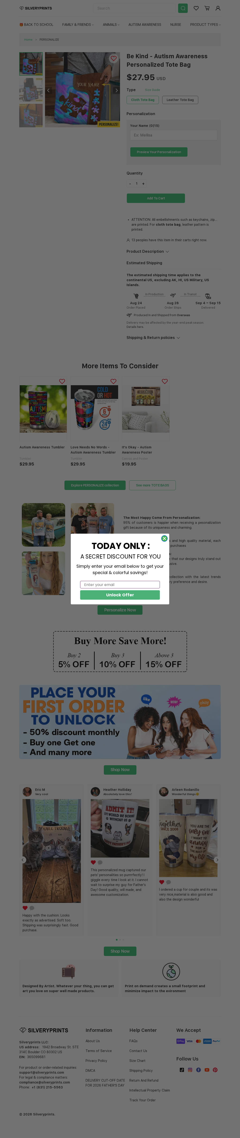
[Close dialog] (164, 538)
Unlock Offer (120, 595)
